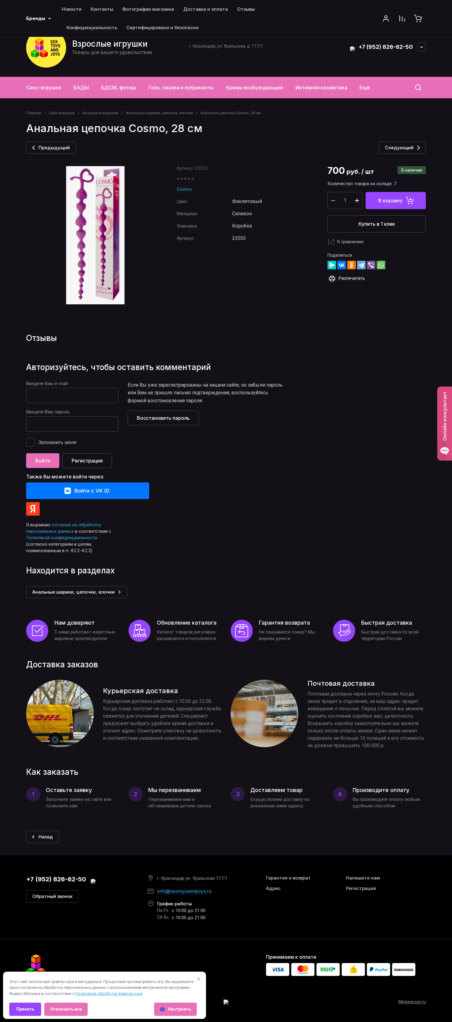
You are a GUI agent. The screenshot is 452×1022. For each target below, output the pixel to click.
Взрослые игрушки (110, 44)
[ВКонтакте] (341, 265)
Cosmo (184, 189)
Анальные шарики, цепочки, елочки (159, 113)
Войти (42, 461)
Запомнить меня (57, 442)
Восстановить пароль (163, 418)
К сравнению (350, 241)
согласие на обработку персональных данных (63, 528)
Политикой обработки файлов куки (108, 993)
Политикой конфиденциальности (61, 537)
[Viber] (371, 265)
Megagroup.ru (412, 1001)
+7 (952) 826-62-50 (386, 47)
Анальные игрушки (100, 113)
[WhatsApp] (381, 265)
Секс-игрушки (62, 113)
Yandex (33, 509)
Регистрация (87, 461)
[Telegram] (361, 265)
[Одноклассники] (351, 265)
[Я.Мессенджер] (331, 265)
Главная (33, 113)
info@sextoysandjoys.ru (184, 891)
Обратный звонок (52, 896)
